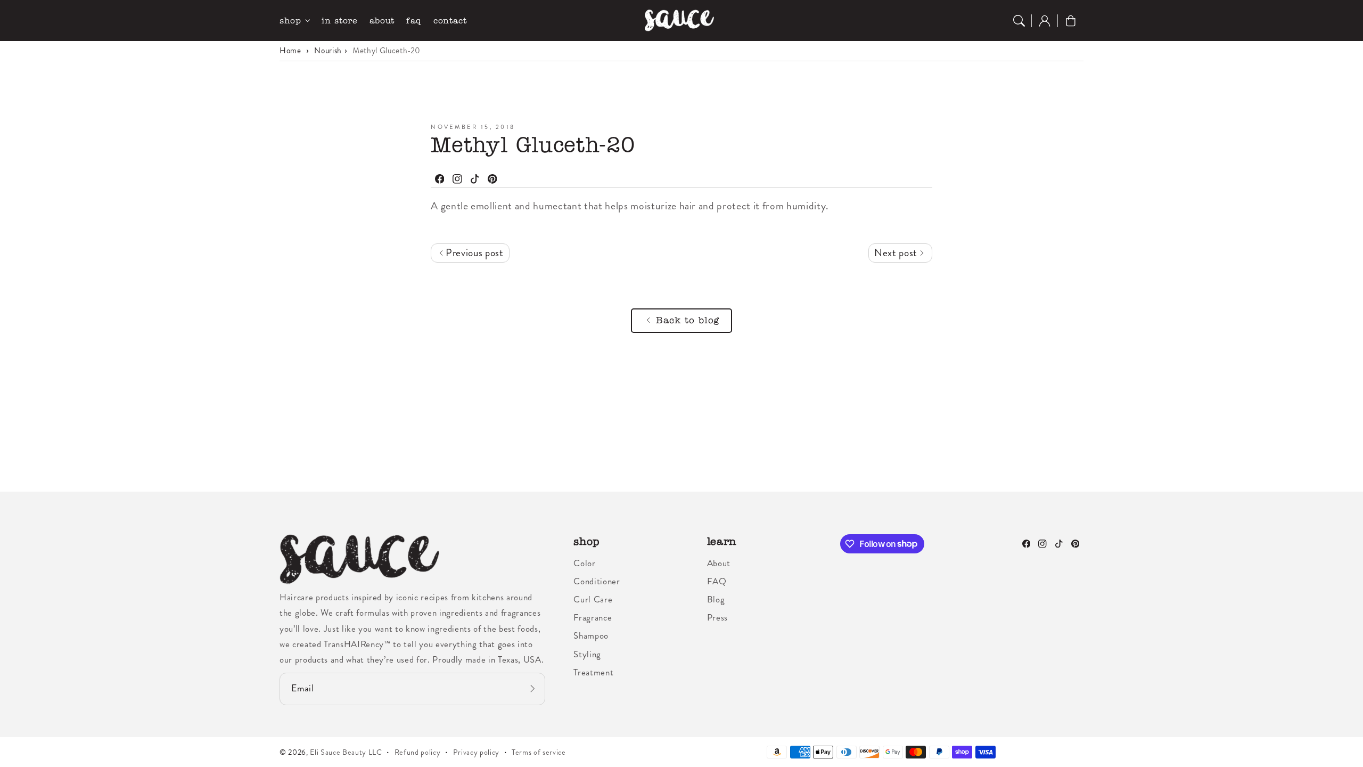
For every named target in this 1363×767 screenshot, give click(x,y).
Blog (716, 599)
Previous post (473, 253)
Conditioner (596, 581)
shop (290, 20)
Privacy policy (476, 752)
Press (717, 617)
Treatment (593, 672)
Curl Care (592, 599)
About (718, 563)
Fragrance (592, 617)
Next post (897, 253)
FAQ (717, 581)
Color (584, 563)
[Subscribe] (532, 688)
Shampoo (591, 635)
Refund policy (418, 752)
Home (290, 50)
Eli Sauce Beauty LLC (346, 752)
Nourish (328, 50)
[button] (1019, 21)
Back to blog (687, 320)
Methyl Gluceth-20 (386, 50)
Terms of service (539, 752)
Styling (587, 654)
